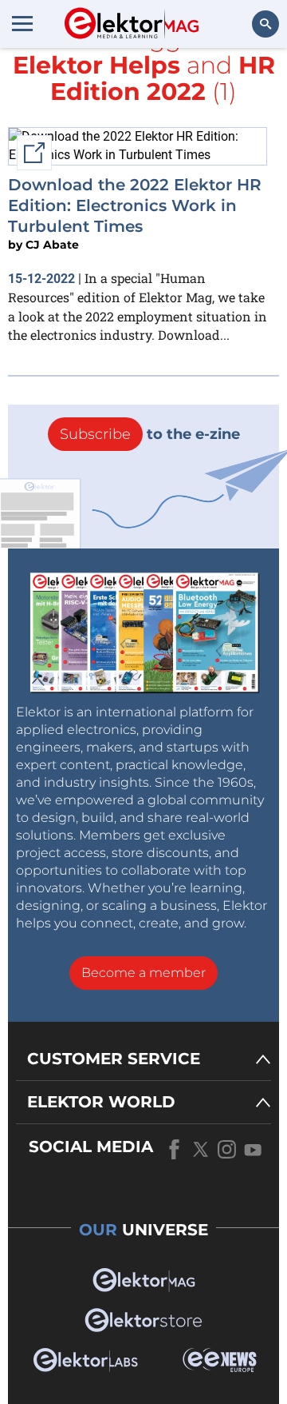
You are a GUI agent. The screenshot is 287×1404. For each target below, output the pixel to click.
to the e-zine (150, 434)
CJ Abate (52, 244)
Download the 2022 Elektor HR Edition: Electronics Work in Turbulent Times (134, 206)
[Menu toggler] (22, 23)
